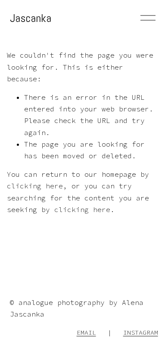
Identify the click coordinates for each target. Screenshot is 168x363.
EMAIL (86, 332)
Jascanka (30, 18)
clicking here (35, 186)
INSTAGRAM (140, 332)
